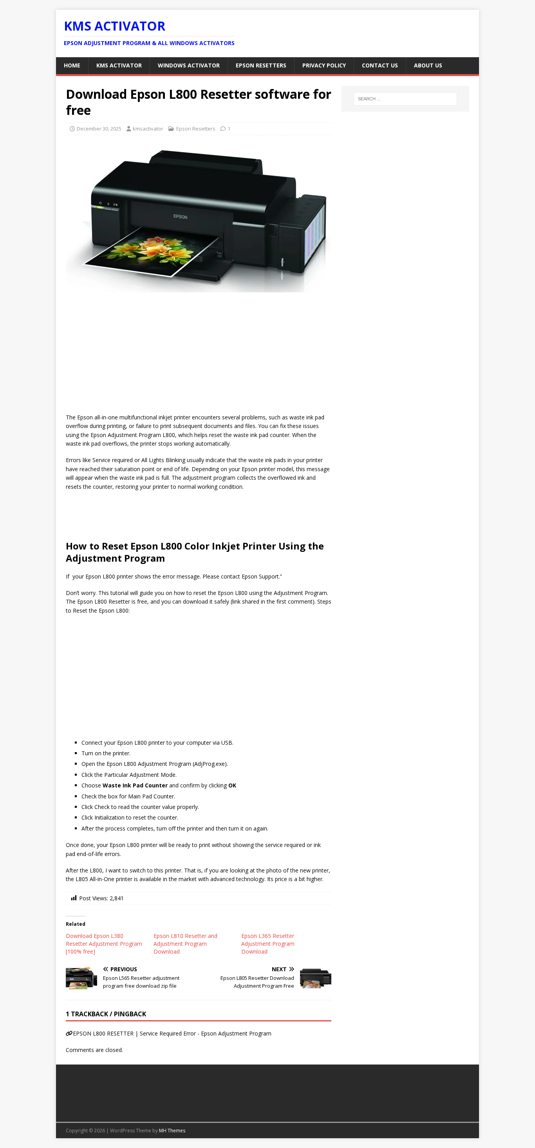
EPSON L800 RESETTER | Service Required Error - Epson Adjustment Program (172, 1033)
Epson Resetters (261, 65)
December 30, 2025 (99, 128)
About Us (428, 65)
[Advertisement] (198, 355)
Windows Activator (189, 65)
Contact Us (380, 65)
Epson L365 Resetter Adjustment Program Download (268, 943)
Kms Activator (119, 65)
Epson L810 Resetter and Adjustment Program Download (185, 943)
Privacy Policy (324, 65)
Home (72, 65)
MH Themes (172, 1130)
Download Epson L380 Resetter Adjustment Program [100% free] (104, 943)
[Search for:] (405, 98)
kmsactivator (148, 128)
